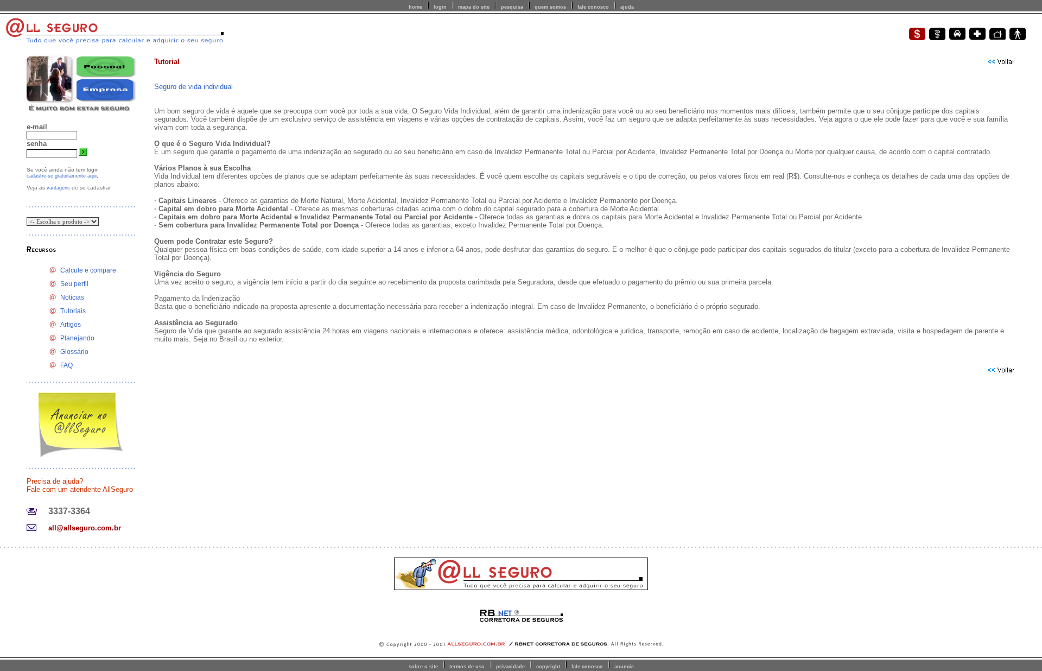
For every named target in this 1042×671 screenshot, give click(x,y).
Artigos (70, 324)
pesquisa (512, 7)
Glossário (74, 352)
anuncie (624, 666)
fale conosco (593, 7)
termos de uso (467, 666)
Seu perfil (74, 284)
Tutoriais (73, 311)
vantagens (58, 188)
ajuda (627, 7)
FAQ (66, 365)
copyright (548, 666)
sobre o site (423, 666)
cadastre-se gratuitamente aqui (62, 176)
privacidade (510, 666)
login (440, 7)
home (415, 7)
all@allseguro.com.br (84, 528)
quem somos (550, 7)
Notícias (72, 297)
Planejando (77, 338)
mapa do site (474, 7)
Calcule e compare (88, 270)
